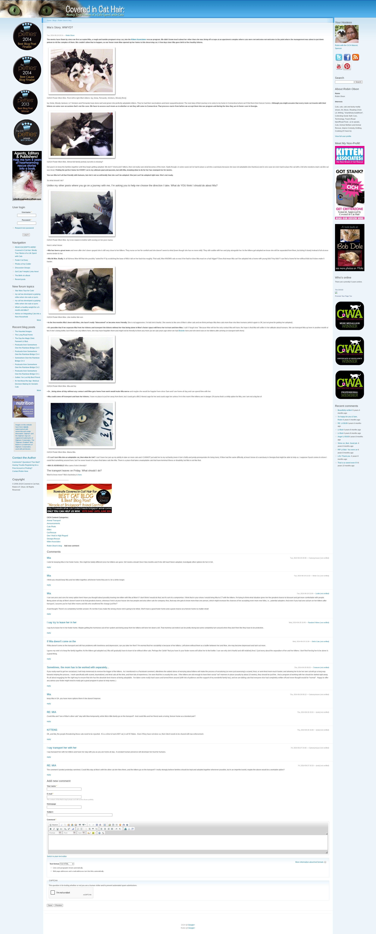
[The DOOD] (336, 293)
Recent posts (20, 279)
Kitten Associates (138, 39)
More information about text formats (309, 862)
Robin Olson (70, 35)
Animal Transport (54, 521)
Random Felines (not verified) (318, 622)
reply (49, 567)
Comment (51, 820)
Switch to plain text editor (57, 856)
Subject (50, 812)
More (39, 320)
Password (26, 220)
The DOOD (339, 290)
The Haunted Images (23, 331)
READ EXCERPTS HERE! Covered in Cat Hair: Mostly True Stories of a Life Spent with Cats (26, 251)
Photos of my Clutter (23, 264)
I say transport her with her (62, 747)
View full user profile (343, 136)
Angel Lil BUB (343, 437)
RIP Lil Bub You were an (347, 450)
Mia (49, 557)
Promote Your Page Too (343, 296)
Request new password (24, 228)
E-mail (50, 794)
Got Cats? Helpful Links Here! (27, 272)
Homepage (51, 804)
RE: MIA (51, 712)
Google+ (191, 925)
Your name (52, 786)
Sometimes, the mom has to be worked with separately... (78, 667)
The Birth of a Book (22, 276)
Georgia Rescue (53, 539)
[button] (53, 824)
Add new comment (71, 546)
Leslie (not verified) (322, 593)
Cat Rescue (51, 533)
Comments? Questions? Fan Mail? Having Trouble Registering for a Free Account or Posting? (26, 465)
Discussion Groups (22, 268)
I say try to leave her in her (62, 622)
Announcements (53, 523)
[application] (188, 838)
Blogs (55, 20)
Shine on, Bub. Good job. (348, 443)
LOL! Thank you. (344, 456)
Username (27, 212)
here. (80, 475)
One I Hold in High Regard (57, 536)
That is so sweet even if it (347, 463)
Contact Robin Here (20, 471)
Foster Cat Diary (21, 260)
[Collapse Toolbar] (327, 834)
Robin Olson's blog (64, 20)
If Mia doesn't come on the (61, 641)
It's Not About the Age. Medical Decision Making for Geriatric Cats (27, 384)
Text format (55, 864)
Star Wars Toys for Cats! (24, 291)
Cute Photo (51, 527)
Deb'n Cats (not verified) (320, 641)
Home (49, 20)
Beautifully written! (345, 410)
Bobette (182, 331)
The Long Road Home (24, 335)
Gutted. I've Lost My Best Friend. (27, 377)
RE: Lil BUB (342, 423)
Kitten (49, 530)
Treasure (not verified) (321, 667)
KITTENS (52, 729)
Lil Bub (340, 430)
